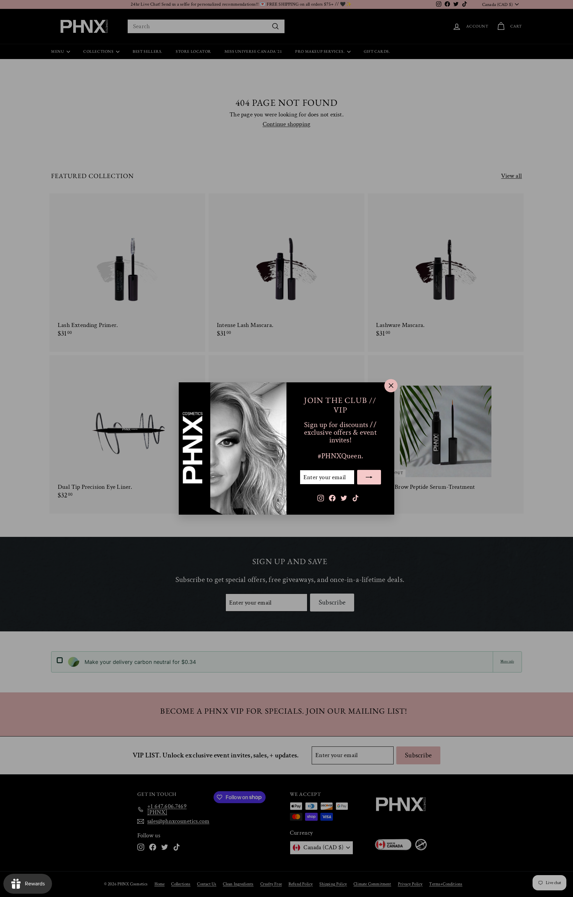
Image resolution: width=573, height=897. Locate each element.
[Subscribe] (369, 477)
